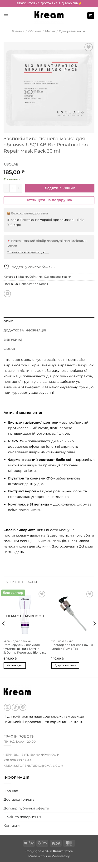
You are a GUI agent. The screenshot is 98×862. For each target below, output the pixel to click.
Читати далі (15, 665)
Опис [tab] (8, 321)
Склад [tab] (9, 349)
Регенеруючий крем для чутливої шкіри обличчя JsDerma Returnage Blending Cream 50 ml (25, 648)
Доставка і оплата (19, 799)
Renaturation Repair (33, 284)
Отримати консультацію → (28, 252)
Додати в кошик (60, 188)
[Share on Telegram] (7, 293)
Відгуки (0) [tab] (13, 339)
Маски (50, 31)
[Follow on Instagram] (7, 707)
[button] (6, 15)
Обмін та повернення (22, 817)
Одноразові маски (72, 31)
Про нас (11, 791)
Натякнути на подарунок (48, 200)
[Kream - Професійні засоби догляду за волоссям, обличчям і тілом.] (49, 15)
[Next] (94, 633)
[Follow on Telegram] (22, 707)
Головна (18, 31)
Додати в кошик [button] (65, 665)
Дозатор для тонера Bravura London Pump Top (72, 646)
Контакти (12, 825)
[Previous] (4, 633)
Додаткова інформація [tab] (25, 330)
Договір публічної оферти (26, 808)
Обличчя (34, 31)
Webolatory (61, 856)
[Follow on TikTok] (15, 707)
